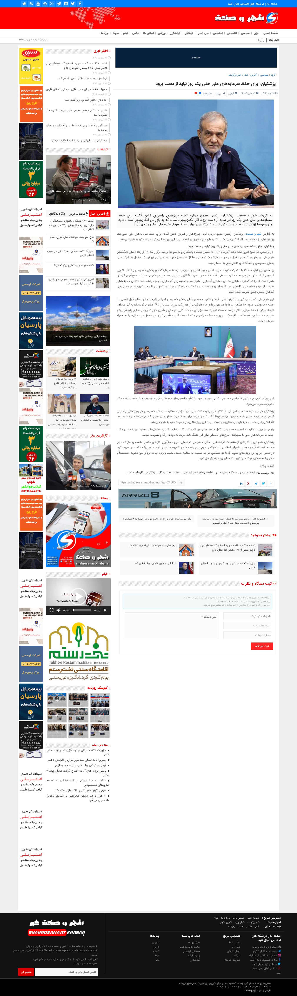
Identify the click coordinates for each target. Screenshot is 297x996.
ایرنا (157, 955)
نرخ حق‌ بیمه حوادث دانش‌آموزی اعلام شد (152, 545)
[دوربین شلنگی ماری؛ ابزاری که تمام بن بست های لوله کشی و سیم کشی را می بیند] (78, 179)
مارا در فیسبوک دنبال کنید (264, 960)
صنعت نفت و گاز (169, 472)
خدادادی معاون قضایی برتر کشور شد (155, 563)
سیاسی (245, 33)
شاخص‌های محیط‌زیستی (198, 472)
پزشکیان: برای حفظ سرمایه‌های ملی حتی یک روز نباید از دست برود (216, 83)
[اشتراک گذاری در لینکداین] (241, 483)
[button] (78, 596)
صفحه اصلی (270, 33)
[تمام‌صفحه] (51, 610)
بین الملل (203, 33)
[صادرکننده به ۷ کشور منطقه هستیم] (78, 465)
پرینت (219, 93)
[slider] (82, 610)
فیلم (125, 33)
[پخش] (105, 610)
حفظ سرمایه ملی (226, 472)
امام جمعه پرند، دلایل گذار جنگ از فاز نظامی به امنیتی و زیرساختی (95, 420)
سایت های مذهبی (190, 947)
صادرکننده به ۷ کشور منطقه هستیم (87, 486)
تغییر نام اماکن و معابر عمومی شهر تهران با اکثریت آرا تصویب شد (71, 281)
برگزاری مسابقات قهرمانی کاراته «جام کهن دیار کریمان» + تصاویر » (157, 519)
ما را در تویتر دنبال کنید (264, 964)
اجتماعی (218, 33)
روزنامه (104, 33)
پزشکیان (151, 472)
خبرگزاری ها (194, 942)
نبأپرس (155, 942)
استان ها (148, 33)
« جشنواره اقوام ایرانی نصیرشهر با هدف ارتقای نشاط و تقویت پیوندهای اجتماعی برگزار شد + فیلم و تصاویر (235, 521)
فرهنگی (188, 33)
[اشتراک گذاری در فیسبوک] (271, 483)
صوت (116, 33)
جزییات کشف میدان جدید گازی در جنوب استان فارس (232, 40)
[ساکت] (58, 610)
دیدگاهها (55, 213)
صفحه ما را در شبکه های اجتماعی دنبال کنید (252, 4)
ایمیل (231, 93)
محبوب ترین (77, 213)
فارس (156, 947)
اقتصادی (232, 33)
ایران (256, 33)
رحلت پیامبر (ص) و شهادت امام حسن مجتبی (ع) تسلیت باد (95, 383)
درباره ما (225, 918)
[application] (78, 596)
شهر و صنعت (253, 233)
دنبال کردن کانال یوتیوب (265, 947)
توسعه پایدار (247, 472)
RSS (216, 918)
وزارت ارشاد (193, 955)
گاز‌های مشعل (135, 472)
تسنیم (156, 951)
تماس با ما (238, 918)
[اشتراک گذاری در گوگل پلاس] (248, 483)
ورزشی (161, 33)
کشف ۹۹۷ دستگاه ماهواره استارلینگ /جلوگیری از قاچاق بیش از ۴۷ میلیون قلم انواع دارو (227, 547)
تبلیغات (236, 955)
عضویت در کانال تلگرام (265, 951)
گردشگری (175, 33)
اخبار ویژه (240, 922)
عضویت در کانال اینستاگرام (263, 955)
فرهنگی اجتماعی (191, 951)
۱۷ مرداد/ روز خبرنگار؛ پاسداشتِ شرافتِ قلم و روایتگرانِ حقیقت (65, 383)
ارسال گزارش (233, 951)
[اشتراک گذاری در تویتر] (263, 483)
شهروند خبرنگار (232, 960)
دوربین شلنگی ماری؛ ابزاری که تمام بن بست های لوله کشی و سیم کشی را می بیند (78, 195)
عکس (135, 33)
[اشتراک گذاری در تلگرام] (256, 483)
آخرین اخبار (250, 75)
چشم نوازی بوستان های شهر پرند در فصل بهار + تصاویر (79, 338)
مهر (157, 960)
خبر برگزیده (235, 75)
